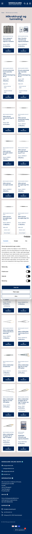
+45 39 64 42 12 (8, 512)
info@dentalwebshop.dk (10, 509)
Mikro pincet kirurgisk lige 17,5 (23, 217)
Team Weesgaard (5, 489)
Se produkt (8, 50)
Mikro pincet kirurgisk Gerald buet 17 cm (23, 151)
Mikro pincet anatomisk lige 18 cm (8, 118)
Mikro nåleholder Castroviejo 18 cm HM (23, 333)
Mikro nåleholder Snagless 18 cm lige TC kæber (8, 436)
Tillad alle (16, 287)
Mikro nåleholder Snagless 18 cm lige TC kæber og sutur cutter (23, 401)
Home (2, 12)
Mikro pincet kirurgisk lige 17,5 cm (23, 185)
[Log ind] (27, 3)
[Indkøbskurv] (30, 3)
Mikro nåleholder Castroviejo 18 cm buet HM (8, 331)
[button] (2, 3)
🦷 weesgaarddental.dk (7, 465)
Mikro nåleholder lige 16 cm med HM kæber (23, 366)
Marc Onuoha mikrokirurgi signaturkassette (23, 40)
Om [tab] (26, 241)
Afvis (16, 296)
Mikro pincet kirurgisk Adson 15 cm (8, 153)
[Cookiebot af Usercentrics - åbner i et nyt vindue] (23, 237)
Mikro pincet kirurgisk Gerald (8, 184)
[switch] (28, 271)
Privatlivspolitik (5, 490)
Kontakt (3, 485)
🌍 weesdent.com (5, 474)
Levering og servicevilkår (7, 483)
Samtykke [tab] (5, 241)
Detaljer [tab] (16, 241)
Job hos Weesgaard (6, 487)
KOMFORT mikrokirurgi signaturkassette (23, 437)
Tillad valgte (16, 291)
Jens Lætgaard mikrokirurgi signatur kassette (8, 40)
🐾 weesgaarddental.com (7, 468)
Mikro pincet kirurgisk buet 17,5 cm (7, 218)
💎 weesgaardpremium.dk (7, 471)
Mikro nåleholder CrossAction (8, 365)
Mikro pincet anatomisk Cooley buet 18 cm (23, 119)
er (10, 481)
